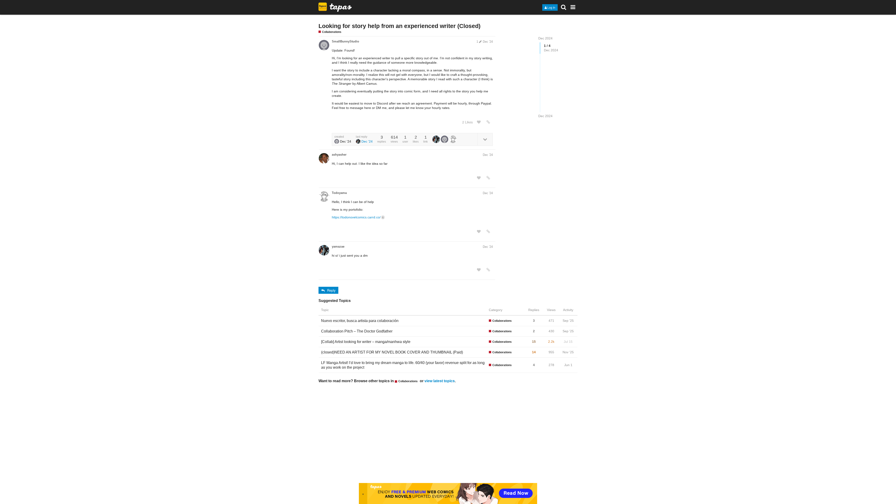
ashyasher (339, 154)
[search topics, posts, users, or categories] (563, 7)
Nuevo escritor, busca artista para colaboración (360, 321)
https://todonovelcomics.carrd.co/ (358, 217)
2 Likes (467, 122)
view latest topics (439, 381)
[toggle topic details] (485, 139)
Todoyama (339, 193)
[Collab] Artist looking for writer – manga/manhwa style (365, 342)
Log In (551, 7)
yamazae (338, 246)
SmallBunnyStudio (345, 41)
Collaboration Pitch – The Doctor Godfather (356, 331)
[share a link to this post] (488, 122)
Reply (331, 290)
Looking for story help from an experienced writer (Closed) (399, 26)
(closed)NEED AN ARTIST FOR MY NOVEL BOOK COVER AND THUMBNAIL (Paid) (392, 352)
